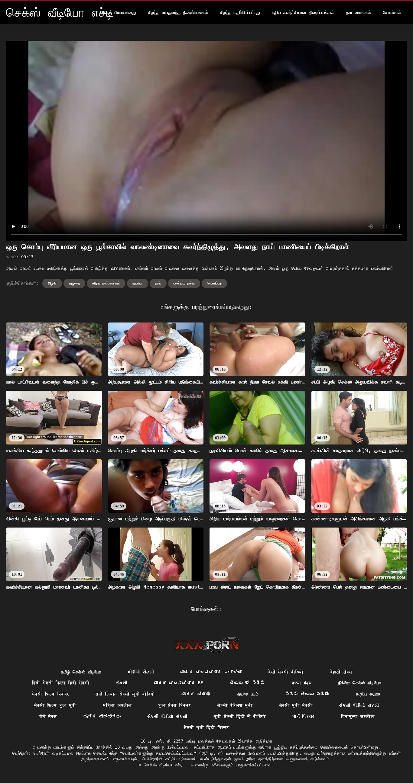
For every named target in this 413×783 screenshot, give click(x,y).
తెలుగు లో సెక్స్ (247, 682)
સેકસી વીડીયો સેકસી (359, 705)
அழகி (52, 283)
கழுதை (74, 283)
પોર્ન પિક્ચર (303, 716)
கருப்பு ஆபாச (368, 694)
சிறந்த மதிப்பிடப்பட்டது (240, 12)
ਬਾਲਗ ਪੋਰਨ (302, 682)
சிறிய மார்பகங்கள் (106, 283)
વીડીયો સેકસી (141, 671)
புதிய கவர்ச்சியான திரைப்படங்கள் (303, 12)
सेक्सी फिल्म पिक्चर (50, 694)
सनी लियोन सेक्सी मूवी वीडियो (125, 694)
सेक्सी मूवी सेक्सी (296, 705)
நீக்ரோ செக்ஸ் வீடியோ (359, 682)
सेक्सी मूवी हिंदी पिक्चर (206, 727)
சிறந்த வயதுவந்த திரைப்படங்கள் (178, 12)
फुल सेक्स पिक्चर (174, 705)
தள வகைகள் (358, 12)
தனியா (137, 283)
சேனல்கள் (392, 12)
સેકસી (121, 682)
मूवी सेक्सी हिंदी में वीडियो (240, 716)
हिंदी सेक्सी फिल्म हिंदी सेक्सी (60, 682)
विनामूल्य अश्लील (358, 716)
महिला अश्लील (117, 705)
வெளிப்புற (214, 283)
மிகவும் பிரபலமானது (118, 12)
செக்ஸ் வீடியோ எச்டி (165, 764)
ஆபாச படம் (248, 694)
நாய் (158, 283)
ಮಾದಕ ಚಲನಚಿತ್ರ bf (178, 682)
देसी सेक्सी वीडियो (286, 671)
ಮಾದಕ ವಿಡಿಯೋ (196, 694)
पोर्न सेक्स (48, 716)
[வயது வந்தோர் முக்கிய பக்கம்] (207, 645)
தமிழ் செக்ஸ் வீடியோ (81, 671)
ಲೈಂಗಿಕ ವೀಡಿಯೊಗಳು (102, 716)
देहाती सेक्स (341, 671)
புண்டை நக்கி (184, 283)
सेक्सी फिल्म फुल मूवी (55, 705)
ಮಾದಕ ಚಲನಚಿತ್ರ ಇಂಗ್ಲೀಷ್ (211, 671)
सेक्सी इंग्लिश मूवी (235, 705)
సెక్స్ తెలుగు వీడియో (307, 694)
